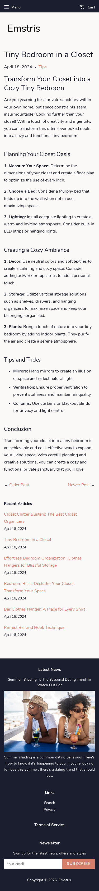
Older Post (19, 485)
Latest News (49, 669)
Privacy (49, 809)
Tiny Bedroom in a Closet (27, 540)
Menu (15, 7)
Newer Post (79, 485)
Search (49, 802)
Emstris (65, 880)
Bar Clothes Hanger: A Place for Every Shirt (44, 609)
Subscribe (79, 863)
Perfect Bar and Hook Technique (34, 627)
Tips (43, 67)
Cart (91, 7)
